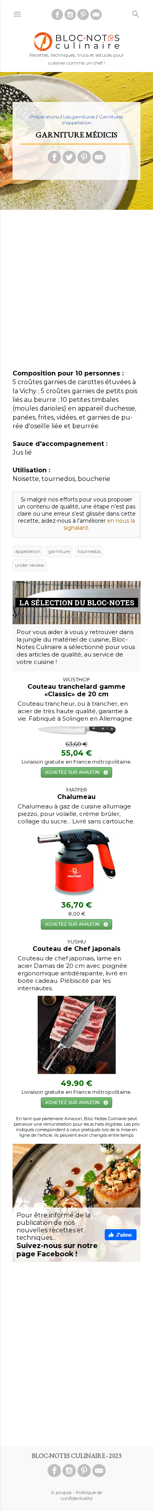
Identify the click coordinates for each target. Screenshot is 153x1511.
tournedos (89, 551)
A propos (61, 1492)
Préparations (44, 117)
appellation (27, 551)
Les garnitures (79, 117)
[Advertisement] (76, 292)
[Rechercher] (135, 12)
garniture (59, 551)
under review (29, 565)
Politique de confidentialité (81, 1495)
